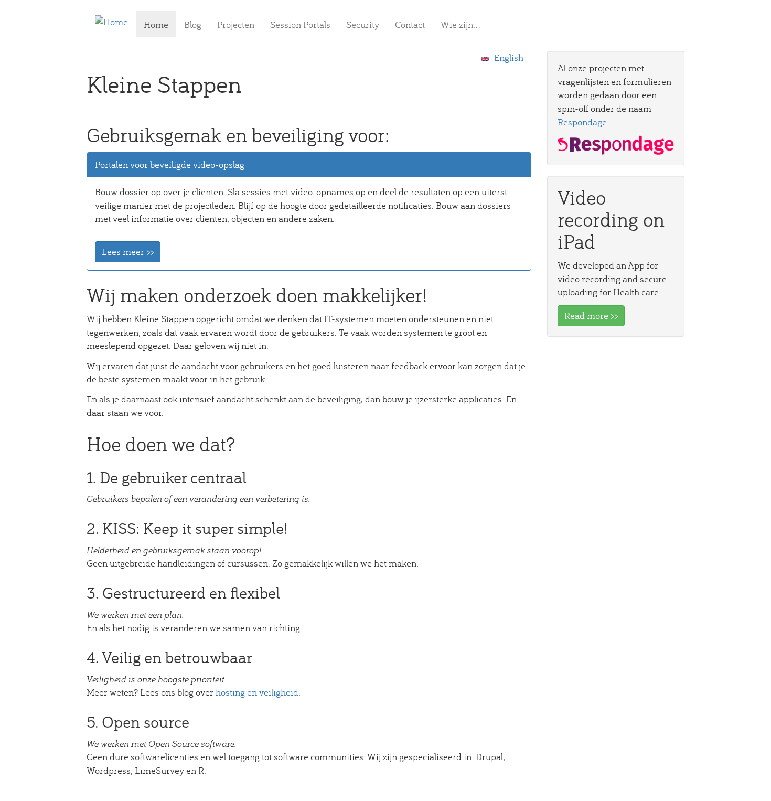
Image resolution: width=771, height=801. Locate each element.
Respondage (582, 122)
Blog (192, 24)
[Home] (115, 21)
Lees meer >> (128, 251)
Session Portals (300, 24)
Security (362, 24)
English (507, 57)
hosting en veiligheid (257, 692)
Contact (410, 24)
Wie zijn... (460, 24)
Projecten (235, 24)
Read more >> (591, 315)
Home (156, 24)
